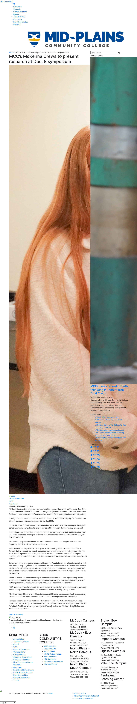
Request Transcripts (21, 678)
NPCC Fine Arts (50, 656)
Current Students (20, 12)
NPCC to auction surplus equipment (109, 430)
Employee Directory (21, 660)
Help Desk (17, 667)
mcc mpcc (13, 504)
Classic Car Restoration (53, 662)
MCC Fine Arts (50, 649)
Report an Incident (20, 22)
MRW (50, 693)
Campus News (19, 652)
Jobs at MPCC (19, 17)
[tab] (109, 447)
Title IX (16, 680)
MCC (11, 501)
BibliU (15, 647)
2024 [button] (96, 459)
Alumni (16, 644)
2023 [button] (96, 455)
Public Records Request (23, 672)
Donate (16, 14)
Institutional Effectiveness (23, 670)
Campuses (17, 6)
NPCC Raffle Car (50, 664)
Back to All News (16, 615)
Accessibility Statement (83, 698)
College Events (19, 654)
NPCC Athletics (50, 659)
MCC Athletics (49, 646)
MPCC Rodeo (49, 651)
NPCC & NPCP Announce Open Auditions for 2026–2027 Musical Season (108, 419)
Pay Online (17, 19)
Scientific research (16, 499)
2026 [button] (96, 467)
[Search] (14, 4)
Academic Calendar (21, 641)
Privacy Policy (80, 693)
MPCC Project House (52, 654)
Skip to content (6, 1)
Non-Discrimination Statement (86, 696)
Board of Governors (21, 649)
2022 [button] (96, 451)
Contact (16, 9)
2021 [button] (95, 447)
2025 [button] (96, 463)
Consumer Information (22, 657)
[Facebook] (13, 625)
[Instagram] (14, 628)
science (12, 496)
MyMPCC (17, 24)
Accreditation (18, 639)
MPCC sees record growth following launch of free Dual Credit (109, 389)
